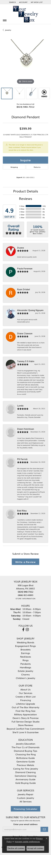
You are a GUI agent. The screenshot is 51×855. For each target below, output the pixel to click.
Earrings (25, 653)
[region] (25, 62)
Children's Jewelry (25, 678)
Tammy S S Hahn (25, 361)
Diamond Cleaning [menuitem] (25, 772)
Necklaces (25, 656)
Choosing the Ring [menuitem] (25, 754)
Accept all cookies (35, 848)
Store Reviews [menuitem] (25, 725)
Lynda (20, 405)
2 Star (22, 214)
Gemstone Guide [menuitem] (25, 761)
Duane (20, 247)
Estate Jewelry (25, 671)
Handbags (25, 667)
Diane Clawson (24, 333)
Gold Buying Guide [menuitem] (25, 783)
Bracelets (26, 649)
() (44, 206)
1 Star (22, 217)
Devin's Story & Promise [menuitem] (26, 718)
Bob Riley (22, 510)
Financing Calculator (25, 808)
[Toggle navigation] (4, 20)
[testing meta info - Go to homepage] (25, 14)
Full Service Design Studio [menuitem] (26, 721)
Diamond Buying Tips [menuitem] (25, 750)
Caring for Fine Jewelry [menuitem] (25, 768)
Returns (37, 167)
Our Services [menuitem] (25, 693)
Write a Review (25, 562)
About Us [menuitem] (25, 689)
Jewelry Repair (25, 794)
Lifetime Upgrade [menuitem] (25, 703)
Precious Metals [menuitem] (25, 765)
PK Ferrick (22, 459)
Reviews (25, 198)
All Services (26, 801)
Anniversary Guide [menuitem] (25, 779)
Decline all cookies (16, 848)
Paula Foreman (24, 268)
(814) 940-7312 (26, 106)
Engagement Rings (25, 646)
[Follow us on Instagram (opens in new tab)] (27, 629)
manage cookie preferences (27, 841)
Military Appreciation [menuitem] (25, 714)
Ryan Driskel (23, 289)
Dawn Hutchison (25, 428)
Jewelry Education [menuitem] (25, 743)
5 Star (22, 206)
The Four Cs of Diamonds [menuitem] (26, 747)
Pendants (25, 663)
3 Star (22, 211)
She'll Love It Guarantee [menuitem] (25, 732)
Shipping (14, 167)
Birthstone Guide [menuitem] (25, 758)
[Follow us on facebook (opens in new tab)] (23, 629)
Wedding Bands (25, 642)
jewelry (8, 30)
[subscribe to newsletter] (44, 829)
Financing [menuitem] (25, 700)
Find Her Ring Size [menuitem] (25, 710)
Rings (26, 660)
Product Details (25, 190)
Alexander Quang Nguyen (30, 310)
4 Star (22, 209)
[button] (12, 2)
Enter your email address (25, 824)
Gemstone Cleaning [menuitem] (25, 775)
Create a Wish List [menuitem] (26, 696)
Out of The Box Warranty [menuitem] (25, 707)
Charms (25, 674)
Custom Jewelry (25, 798)
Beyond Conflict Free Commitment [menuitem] (25, 728)
